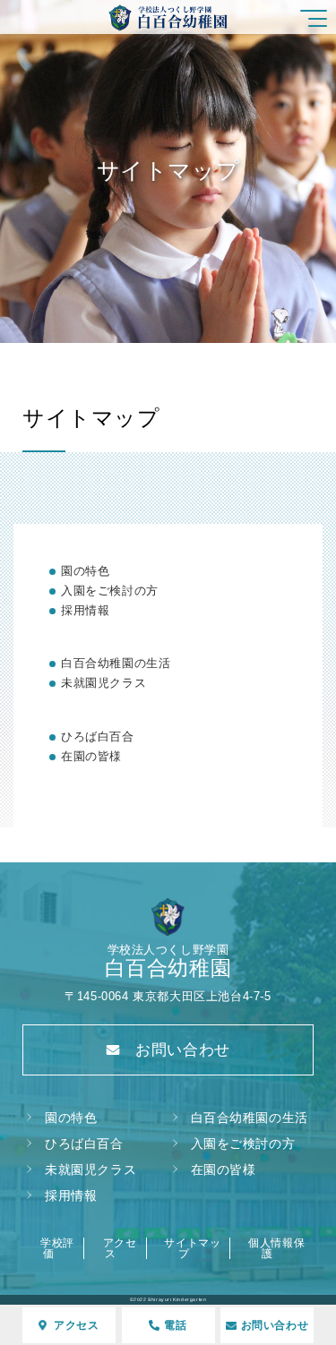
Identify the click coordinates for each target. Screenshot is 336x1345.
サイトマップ (192, 1248)
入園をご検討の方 (110, 590)
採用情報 (85, 610)
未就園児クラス (103, 683)
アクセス (120, 1248)
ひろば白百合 (97, 736)
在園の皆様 (91, 756)
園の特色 (85, 571)
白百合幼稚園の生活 (115, 663)
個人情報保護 (276, 1248)
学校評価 (57, 1248)
